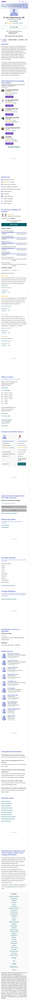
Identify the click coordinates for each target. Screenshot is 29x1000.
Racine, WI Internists (6, 821)
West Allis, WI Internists (6, 803)
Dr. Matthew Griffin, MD (11, 109)
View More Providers (13, 147)
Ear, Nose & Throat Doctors (14, 908)
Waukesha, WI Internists (6, 814)
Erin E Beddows (11, 688)
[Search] (20, 2)
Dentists (14, 904)
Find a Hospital (14, 953)
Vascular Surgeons (14, 947)
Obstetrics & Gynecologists (14, 921)
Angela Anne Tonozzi (13, 660)
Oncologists (14, 923)
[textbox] (14, 503)
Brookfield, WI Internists (6, 812)
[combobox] (14, 503)
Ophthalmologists (14, 925)
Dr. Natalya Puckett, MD (11, 90)
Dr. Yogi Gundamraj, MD (11, 100)
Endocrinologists (14, 910)
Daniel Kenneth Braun (13, 667)
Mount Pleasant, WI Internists (8, 818)
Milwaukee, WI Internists (6, 807)
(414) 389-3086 (6, 390)
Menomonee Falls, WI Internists (8, 816)
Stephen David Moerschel (14, 709)
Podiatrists (14, 937)
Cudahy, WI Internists (6, 801)
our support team (9, 886)
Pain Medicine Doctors (14, 931)
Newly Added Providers (14, 951)
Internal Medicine (5, 525)
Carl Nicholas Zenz (12, 681)
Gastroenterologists (14, 913)
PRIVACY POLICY (14, 966)
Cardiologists (14, 900)
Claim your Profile (17, 19)
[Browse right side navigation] (25, 2)
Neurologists (14, 919)
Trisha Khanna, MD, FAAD (12, 117)
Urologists (14, 945)
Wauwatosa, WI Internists (7, 810)
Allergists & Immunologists (14, 896)
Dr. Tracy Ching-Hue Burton (12, 127)
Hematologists (14, 915)
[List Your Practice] (23, 2)
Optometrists (14, 927)
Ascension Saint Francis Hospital (15, 36)
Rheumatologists (14, 943)
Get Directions (4, 387)
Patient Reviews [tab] (12, 39)
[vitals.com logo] (3, 1)
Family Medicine (5, 527)
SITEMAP (14, 963)
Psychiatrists (14, 939)
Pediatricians (14, 933)
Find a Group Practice (14, 955)
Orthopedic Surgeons (14, 929)
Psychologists (14, 941)
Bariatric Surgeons (14, 898)
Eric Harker (8, 136)
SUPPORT (14, 958)
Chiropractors (14, 902)
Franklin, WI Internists (6, 805)
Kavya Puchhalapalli (12, 702)
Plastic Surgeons (14, 935)
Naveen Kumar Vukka (13, 695)
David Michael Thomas (13, 674)
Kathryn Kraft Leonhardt (13, 653)
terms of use (23, 976)
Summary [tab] (4, 39)
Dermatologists (14, 906)
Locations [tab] (21, 39)
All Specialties (14, 949)
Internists (14, 917)
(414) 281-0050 (6, 416)
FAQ (14, 960)
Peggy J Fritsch (11, 715)
